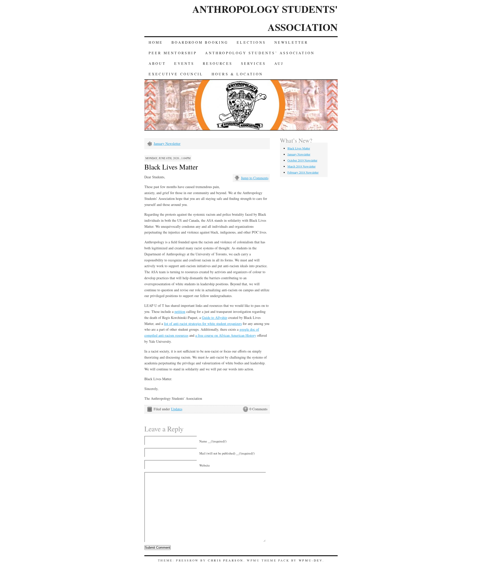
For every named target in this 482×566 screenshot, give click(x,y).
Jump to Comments (254, 178)
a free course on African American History (225, 335)
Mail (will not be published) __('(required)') (227, 453)
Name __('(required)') (212, 441)
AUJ (279, 63)
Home (156, 42)
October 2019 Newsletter (302, 160)
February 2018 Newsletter (303, 172)
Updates (176, 409)
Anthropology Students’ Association (260, 52)
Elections (251, 42)
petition (179, 311)
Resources (217, 63)
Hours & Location (237, 74)
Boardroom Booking (199, 42)
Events (184, 63)
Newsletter (291, 42)
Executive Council (176, 74)
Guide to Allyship (214, 317)
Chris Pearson (226, 560)
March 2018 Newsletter (301, 166)
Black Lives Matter (298, 148)
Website (204, 465)
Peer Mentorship (173, 52)
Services (253, 63)
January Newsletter (167, 143)
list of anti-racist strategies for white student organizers (203, 323)
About (157, 63)
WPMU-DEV (311, 560)
